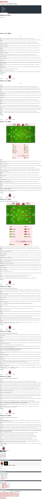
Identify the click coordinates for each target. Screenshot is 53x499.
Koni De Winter (5, 487)
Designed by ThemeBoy (3, 498)
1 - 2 (15, 492)
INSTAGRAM (4, 9)
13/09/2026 (4, 495)
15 (4, 454)
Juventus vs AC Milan (12, 494)
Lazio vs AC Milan (11, 495)
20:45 (17, 493)
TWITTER (3, 7)
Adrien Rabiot (5, 483)
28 (3, 456)
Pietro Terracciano (5, 485)
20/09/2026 (4, 496)
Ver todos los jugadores (3, 488)
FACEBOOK (3, 8)
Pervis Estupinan (6, 486)
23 (5, 455)
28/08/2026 (4, 493)
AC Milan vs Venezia (11, 465)
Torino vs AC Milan (11, 492)
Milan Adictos (4, 1)
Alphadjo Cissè (5, 484)
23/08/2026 (4, 492)
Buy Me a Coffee (4, 11)
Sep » (4, 458)
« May (1, 458)
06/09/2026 (4, 494)
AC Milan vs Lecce (11, 496)
